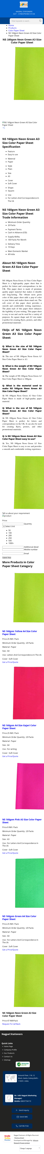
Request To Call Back (11, 1024)
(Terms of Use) (19, 1138)
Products (12, 28)
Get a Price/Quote (10, 662)
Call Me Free (24, 1126)
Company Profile (10, 1050)
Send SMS (24, 1117)
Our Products (9, 1053)
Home (11, 25)
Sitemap (7, 1060)
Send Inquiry (23, 1110)
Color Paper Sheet (16, 30)
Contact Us (8, 1056)
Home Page (8, 1046)
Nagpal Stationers (24, 12)
